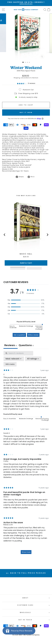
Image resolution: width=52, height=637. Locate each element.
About (25, 598)
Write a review (33, 335)
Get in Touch (25, 620)
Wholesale (25, 612)
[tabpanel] (26, 454)
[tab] (26, 345)
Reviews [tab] (10, 345)
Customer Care (25, 605)
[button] (26, 300)
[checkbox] (10, 364)
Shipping (17, 78)
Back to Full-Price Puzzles (28, 573)
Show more (26, 552)
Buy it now (26, 112)
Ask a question (19, 335)
